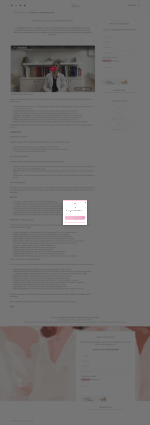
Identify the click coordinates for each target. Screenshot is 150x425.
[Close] (85, 202)
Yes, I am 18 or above (75, 217)
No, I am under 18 (75, 220)
